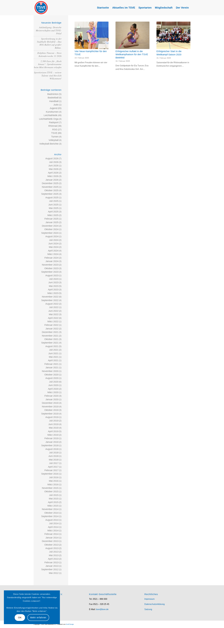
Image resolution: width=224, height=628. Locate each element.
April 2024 (53, 250)
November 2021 (50, 335)
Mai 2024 (53, 247)
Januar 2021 (52, 367)
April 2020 (53, 389)
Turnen (54, 136)
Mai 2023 (53, 286)
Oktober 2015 (51, 491)
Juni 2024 (53, 243)
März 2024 (52, 254)
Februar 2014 (51, 534)
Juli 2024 (53, 240)
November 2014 (50, 509)
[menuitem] (103, 7)
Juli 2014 (53, 523)
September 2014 (49, 516)
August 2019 (51, 417)
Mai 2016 (53, 481)
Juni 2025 (53, 204)
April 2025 (53, 211)
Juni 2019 (53, 424)
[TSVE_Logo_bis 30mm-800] (41, 7)
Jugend (53, 108)
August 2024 (51, 236)
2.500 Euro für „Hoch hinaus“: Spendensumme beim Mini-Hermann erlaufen (47, 64)
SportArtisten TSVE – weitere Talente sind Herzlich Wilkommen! (47, 75)
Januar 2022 (52, 328)
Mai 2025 (53, 208)
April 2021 (53, 360)
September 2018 (49, 445)
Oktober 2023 (51, 268)
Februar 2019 (51, 438)
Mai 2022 (53, 314)
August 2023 (51, 275)
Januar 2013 (52, 566)
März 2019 (52, 435)
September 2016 (49, 473)
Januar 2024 (52, 261)
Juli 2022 (53, 307)
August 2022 (51, 303)
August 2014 (51, 520)
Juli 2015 (53, 495)
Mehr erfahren (38, 617)
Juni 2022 (53, 311)
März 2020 (52, 392)
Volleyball (53, 140)
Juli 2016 (53, 477)
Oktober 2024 (51, 229)
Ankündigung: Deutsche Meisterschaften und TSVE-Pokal (48, 30)
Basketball (53, 97)
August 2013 (51, 548)
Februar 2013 (51, 562)
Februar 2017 (51, 470)
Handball (53, 101)
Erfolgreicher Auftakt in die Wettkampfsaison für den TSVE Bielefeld (132, 54)
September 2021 (49, 342)
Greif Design (70, 624)
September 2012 (49, 569)
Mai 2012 (53, 573)
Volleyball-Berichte (48, 143)
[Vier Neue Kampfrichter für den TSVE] (91, 35)
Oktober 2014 (51, 513)
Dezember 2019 (50, 403)
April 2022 (53, 318)
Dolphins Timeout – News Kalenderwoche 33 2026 (49, 54)
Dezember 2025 (50, 183)
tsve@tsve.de (102, 609)
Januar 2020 (52, 399)
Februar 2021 (51, 364)
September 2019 (49, 413)
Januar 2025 (52, 222)
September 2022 (49, 300)
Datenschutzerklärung (154, 604)
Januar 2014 (52, 537)
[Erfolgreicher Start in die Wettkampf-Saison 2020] (173, 35)
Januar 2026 (52, 180)
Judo (55, 104)
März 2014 (52, 530)
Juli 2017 (53, 463)
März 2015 (52, 505)
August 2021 (51, 346)
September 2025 (49, 194)
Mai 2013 (53, 555)
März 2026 (52, 176)
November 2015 (50, 488)
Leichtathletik (50, 115)
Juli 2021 (53, 350)
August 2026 (51, 158)
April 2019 (53, 431)
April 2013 (53, 559)
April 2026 (53, 172)
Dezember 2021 (50, 332)
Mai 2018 (53, 459)
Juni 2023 (53, 282)
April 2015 (53, 502)
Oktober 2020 (51, 374)
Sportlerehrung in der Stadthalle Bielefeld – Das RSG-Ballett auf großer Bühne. (49, 43)
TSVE (54, 133)
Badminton (52, 94)
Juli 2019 (53, 420)
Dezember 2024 (50, 226)
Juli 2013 (53, 551)
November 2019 (50, 406)
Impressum (149, 599)
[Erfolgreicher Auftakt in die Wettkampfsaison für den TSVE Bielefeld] (132, 35)
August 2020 (51, 378)
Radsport (53, 122)
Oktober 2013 (51, 544)
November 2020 (50, 371)
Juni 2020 (53, 385)
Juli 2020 (53, 381)
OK (20, 617)
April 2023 (53, 289)
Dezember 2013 (50, 541)
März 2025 (52, 215)
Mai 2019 (53, 427)
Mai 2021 (53, 357)
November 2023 (50, 264)
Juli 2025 (53, 201)
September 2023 (49, 272)
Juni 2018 (53, 456)
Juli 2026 (53, 162)
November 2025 (50, 187)
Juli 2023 (53, 279)
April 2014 (53, 527)
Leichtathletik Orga (48, 119)
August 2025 (51, 197)
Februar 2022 (51, 325)
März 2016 (52, 484)
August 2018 (51, 449)
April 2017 (53, 467)
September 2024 (49, 233)
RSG (54, 129)
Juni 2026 (53, 165)
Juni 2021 (53, 353)
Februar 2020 (51, 396)
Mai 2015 (53, 498)
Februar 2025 (51, 218)
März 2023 (52, 293)
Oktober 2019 (51, 410)
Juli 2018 (53, 452)
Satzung (148, 609)
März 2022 (52, 321)
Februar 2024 (51, 257)
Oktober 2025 (51, 190)
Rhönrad (52, 126)
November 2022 (50, 296)
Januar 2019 (52, 442)
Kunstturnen (52, 112)
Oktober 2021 (51, 339)
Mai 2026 (53, 169)
